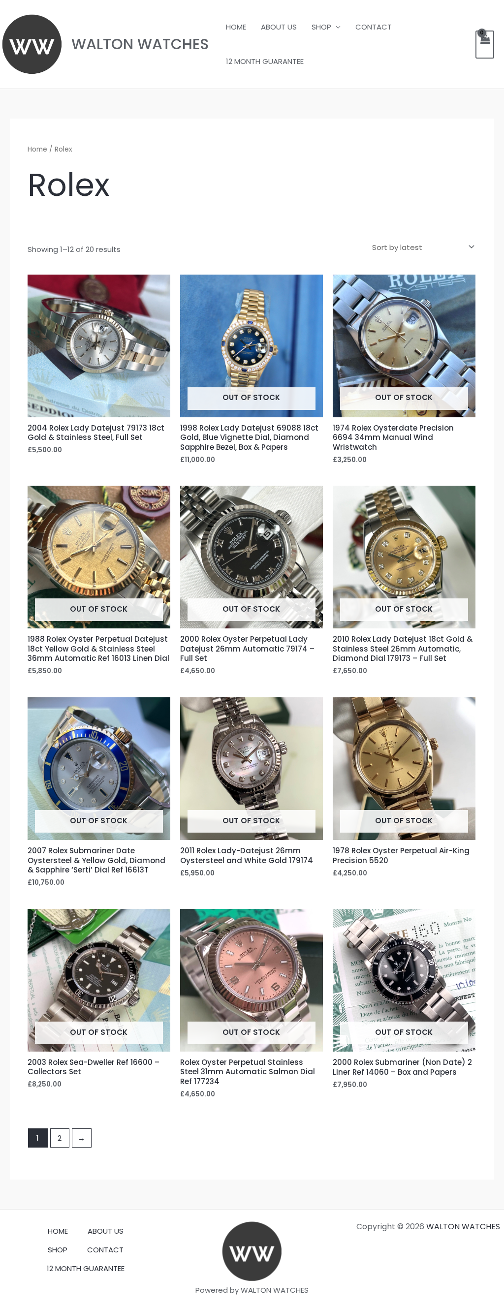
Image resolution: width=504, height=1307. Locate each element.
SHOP (321, 27)
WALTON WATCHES (140, 44)
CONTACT (373, 27)
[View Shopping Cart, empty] (484, 45)
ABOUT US (279, 27)
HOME (236, 27)
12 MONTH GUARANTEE (265, 61)
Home (37, 149)
